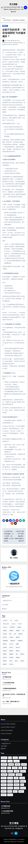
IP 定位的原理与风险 (8, 682)
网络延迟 (11, 650)
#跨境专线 (9, 44)
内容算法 (5, 630)
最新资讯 (5, 26)
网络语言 (5, 654)
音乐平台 (11, 664)
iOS (11, 620)
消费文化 (5, 644)
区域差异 (11, 630)
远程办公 (22, 660)
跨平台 (10, 660)
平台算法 (5, 633)
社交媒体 (5, 647)
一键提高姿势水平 (7, 600)
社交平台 (11, 647)
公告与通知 (5, 604)
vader (8, 40)
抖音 (15, 633)
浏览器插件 (20, 640)
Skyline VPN (6, 623)
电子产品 (11, 644)
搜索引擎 (20, 633)
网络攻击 (18, 650)
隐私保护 (5, 664)
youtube (5, 627)
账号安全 (5, 657)
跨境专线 (18, 657)
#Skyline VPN (7, 42)
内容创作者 (12, 627)
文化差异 (11, 637)
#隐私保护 (15, 44)
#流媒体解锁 (15, 42)
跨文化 (16, 660)
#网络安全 (20, 42)
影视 (10, 633)
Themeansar (20, 841)
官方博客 (13, 4)
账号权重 (11, 657)
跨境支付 (5, 660)
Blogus (13, 841)
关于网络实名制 (7, 677)
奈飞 (23, 630)
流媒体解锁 (5, 640)
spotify (13, 623)
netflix (16, 620)
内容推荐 (19, 627)
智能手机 (18, 637)
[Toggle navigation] (2, 8)
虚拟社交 (22, 654)
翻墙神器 (11, 654)
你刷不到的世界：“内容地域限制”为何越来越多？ (14, 33)
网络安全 (5, 650)
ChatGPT (5, 620)
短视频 (17, 644)
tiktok (19, 623)
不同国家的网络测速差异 (9, 688)
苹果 (17, 654)
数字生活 (5, 637)
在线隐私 (18, 630)
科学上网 (18, 647)
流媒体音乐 (12, 640)
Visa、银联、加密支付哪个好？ (11, 701)
